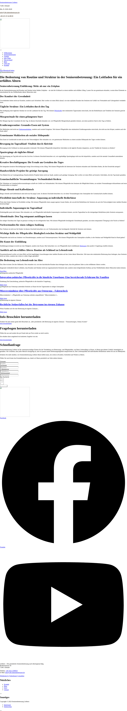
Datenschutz (8, 707)
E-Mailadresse (4, 369)
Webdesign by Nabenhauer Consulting (12, 676)
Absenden (4, 386)
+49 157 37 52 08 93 (6, 16)
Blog (5, 62)
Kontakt (6, 65)
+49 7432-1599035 (12, 671)
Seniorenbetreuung (10, 54)
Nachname (3, 365)
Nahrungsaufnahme (25, 129)
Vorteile (6, 56)
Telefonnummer (5, 373)
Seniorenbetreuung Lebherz (8, 2)
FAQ (5, 688)
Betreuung (83, 246)
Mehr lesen (3, 285)
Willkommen (8, 53)
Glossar (6, 690)
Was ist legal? (8, 60)
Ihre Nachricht (4, 377)
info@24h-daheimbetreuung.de (10, 12)
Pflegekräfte (58, 111)
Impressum (7, 705)
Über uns (7, 63)
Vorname (3, 361)
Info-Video (7, 58)
